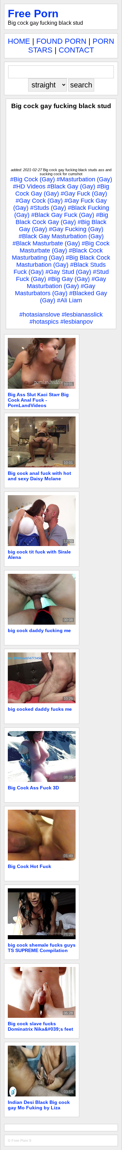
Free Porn (33, 13)
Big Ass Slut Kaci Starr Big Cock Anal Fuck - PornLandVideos (38, 400)
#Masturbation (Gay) (84, 179)
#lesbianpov (76, 321)
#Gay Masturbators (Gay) (55, 290)
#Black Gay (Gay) (71, 186)
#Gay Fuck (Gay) (84, 193)
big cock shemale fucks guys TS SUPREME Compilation (42, 947)
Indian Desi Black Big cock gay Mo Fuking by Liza (39, 1104)
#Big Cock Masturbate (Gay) (65, 247)
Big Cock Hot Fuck (29, 866)
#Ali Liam (69, 300)
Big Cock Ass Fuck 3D (33, 787)
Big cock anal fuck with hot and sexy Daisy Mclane (39, 475)
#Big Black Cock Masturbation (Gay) (63, 261)
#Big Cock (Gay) (32, 179)
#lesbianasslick (82, 314)
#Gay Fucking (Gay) (76, 229)
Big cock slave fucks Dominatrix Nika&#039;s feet (40, 1026)
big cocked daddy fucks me (40, 709)
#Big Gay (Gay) (69, 279)
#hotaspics (44, 321)
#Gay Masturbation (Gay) (66, 282)
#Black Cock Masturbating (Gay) (57, 254)
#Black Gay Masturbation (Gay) (61, 236)
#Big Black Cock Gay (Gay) (62, 218)
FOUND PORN (61, 41)
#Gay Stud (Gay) (68, 271)
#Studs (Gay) (48, 207)
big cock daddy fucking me (39, 630)
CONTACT (76, 50)
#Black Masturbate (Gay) (46, 243)
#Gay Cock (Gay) (39, 200)
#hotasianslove (39, 314)
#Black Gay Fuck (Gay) (62, 214)
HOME (19, 41)
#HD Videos (29, 186)
